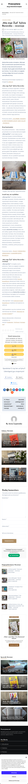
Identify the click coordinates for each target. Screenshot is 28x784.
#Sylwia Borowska (9, 35)
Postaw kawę (14, 555)
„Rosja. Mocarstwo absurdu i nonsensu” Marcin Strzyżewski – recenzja (12, 703)
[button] (25, 756)
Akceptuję (14, 772)
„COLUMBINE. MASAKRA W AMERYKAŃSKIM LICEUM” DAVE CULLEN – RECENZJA (14, 121)
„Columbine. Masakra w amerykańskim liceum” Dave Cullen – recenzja (12, 477)
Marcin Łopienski (9, 462)
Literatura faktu (6, 20)
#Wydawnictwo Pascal (19, 35)
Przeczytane (14, 4)
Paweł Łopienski (9, 444)
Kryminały (5, 683)
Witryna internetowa (7, 533)
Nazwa (4, 519)
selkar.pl (10, 82)
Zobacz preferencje (14, 780)
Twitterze (17, 322)
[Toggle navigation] (2, 4)
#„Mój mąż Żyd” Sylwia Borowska (11, 32)
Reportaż (5, 699)
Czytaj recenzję (14, 645)
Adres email (5, 526)
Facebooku (10, 322)
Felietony (4, 748)
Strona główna (5, 12)
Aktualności (6, 667)
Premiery (4, 752)
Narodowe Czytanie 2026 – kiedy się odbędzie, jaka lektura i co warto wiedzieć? (14, 672)
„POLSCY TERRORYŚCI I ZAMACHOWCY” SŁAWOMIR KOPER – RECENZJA (14, 253)
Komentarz (5, 498)
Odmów (14, 776)
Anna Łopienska (10, 29)
